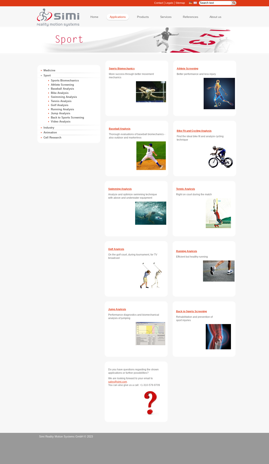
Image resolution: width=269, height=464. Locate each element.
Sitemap (180, 2)
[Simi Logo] (56, 25)
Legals (169, 2)
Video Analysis (60, 121)
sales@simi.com (117, 381)
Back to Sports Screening (67, 117)
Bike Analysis (60, 92)
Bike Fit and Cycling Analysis (194, 130)
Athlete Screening (62, 84)
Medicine (49, 70)
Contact (158, 2)
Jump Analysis (60, 113)
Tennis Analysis (61, 101)
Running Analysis (62, 109)
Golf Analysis (59, 105)
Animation (50, 132)
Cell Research (52, 137)
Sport (47, 75)
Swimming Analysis (64, 96)
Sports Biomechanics (65, 80)
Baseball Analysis (62, 88)
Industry (49, 127)
